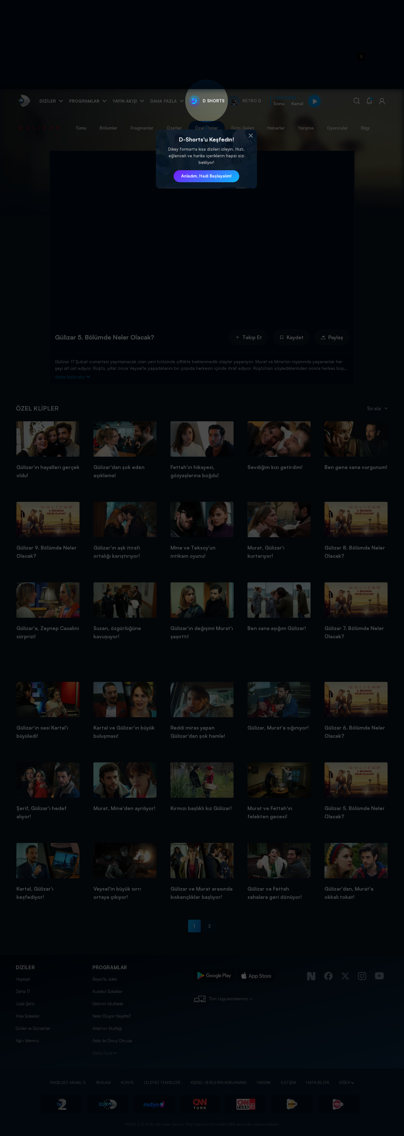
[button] (250, 136)
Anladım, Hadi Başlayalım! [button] (206, 175)
